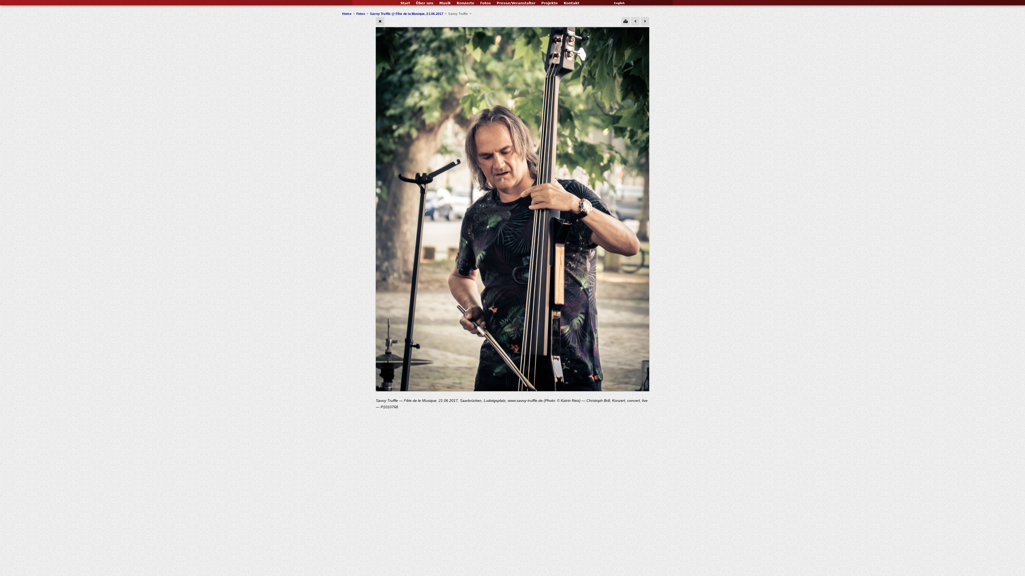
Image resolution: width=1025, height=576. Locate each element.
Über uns (424, 3)
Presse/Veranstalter (516, 3)
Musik (445, 3)
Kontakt (571, 3)
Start (405, 3)
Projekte (549, 3)
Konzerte (465, 3)
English (619, 3)
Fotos (485, 3)
